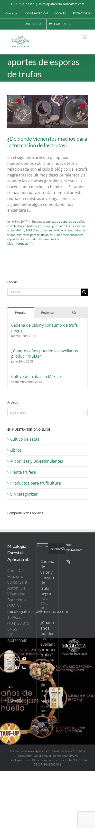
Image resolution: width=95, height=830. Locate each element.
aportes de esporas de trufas (65, 221)
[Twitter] (17, 659)
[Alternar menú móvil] (85, 37)
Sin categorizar (24, 494)
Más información (18, 243)
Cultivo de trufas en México (36, 376)
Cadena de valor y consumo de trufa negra (44, 327)
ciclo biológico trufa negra (24, 226)
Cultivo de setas (24, 439)
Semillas (17, 700)
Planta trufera (23, 472)
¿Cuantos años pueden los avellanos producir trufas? (44, 353)
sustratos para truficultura (34, 235)
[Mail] (24, 667)
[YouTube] (24, 659)
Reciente (47, 312)
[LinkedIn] (17, 667)
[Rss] (9, 659)
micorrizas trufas (60, 230)
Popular (21, 312)
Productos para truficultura (35, 483)
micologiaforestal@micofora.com (61, 4)
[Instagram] (9, 667)
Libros (16, 450)
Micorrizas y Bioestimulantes (36, 461)
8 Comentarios (49, 239)
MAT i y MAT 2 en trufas (31, 230)
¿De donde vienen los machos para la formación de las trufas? (47, 141)
